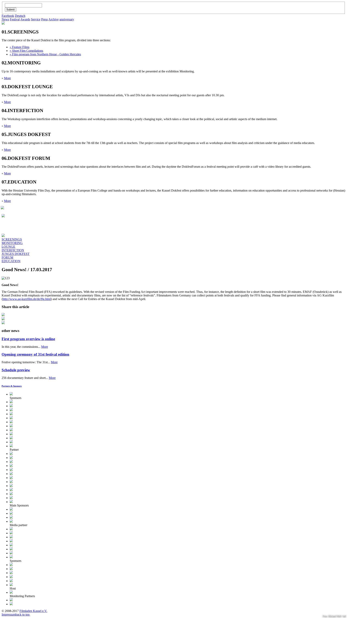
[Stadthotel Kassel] (11, 564)
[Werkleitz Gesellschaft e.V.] (11, 410)
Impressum (8, 614)
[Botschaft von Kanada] (11, 418)
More (7, 78)
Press (44, 19)
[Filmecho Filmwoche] (11, 537)
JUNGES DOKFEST (16, 254)
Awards (25, 19)
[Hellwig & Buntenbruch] (11, 453)
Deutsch (20, 15)
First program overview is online (28, 339)
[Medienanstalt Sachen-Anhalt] (11, 402)
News (5, 19)
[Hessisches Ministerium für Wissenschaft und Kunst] (11, 509)
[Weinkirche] (11, 489)
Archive (53, 19)
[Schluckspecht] (11, 497)
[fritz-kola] (11, 481)
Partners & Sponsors (12, 386)
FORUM (7, 257)
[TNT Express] (11, 557)
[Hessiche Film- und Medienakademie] (11, 434)
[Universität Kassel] (11, 442)
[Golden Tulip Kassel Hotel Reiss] (11, 568)
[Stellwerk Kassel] (11, 600)
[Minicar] (11, 580)
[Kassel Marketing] (11, 430)
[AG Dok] (11, 465)
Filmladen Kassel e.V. (33, 611)
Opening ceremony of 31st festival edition (35, 354)
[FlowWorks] (11, 493)
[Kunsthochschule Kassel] (11, 461)
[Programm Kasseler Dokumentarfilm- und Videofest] (2, 208)
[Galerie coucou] (11, 604)
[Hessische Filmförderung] (11, 501)
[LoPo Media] (11, 533)
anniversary (66, 19)
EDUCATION (11, 261)
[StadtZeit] (11, 553)
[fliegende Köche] (11, 477)
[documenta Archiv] (11, 592)
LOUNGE (8, 246)
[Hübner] (11, 438)
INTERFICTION (13, 250)
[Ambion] (11, 406)
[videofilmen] (11, 576)
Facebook (8, 15)
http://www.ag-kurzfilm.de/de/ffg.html (27, 299)
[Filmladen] (11, 585)
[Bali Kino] (11, 446)
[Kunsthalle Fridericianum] (11, 457)
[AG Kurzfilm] (11, 469)
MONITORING (12, 243)
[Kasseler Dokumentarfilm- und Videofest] (3, 23)
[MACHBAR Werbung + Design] (11, 422)
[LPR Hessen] (11, 394)
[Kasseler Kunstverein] (11, 473)
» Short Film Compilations (26, 50)
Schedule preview (16, 370)
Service (35, 19)
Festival (15, 19)
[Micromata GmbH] (11, 426)
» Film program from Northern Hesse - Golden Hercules (45, 54)
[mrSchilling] (11, 485)
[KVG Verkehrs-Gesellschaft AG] (11, 414)
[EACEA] (11, 517)
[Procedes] (11, 572)
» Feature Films (19, 47)
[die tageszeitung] (11, 541)
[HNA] (11, 521)
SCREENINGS (12, 239)
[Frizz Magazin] (11, 549)
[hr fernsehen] (11, 529)
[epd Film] (11, 545)
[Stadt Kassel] (11, 513)
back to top (22, 614)
